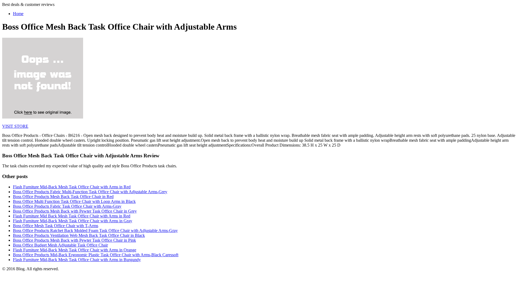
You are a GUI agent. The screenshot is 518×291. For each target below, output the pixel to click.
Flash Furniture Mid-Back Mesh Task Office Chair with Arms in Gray (72, 221)
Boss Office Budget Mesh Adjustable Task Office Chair (60, 245)
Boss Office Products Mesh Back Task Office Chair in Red (63, 196)
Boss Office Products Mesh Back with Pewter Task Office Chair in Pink (74, 240)
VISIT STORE (15, 126)
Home (18, 13)
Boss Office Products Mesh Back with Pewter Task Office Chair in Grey (75, 211)
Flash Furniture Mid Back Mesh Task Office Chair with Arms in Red (71, 216)
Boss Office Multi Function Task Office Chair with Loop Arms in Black (74, 201)
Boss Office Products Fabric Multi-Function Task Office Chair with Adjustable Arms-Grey (90, 191)
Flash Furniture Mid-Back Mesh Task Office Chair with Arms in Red (72, 187)
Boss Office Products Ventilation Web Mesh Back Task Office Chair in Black (79, 235)
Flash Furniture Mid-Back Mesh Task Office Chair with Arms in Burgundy (77, 259)
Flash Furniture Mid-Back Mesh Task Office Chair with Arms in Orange (74, 250)
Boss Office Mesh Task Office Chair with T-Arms (55, 225)
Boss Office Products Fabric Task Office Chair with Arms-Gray (67, 206)
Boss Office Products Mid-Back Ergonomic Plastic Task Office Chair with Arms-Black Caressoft (95, 254)
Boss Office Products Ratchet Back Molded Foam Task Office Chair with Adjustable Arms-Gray (95, 230)
